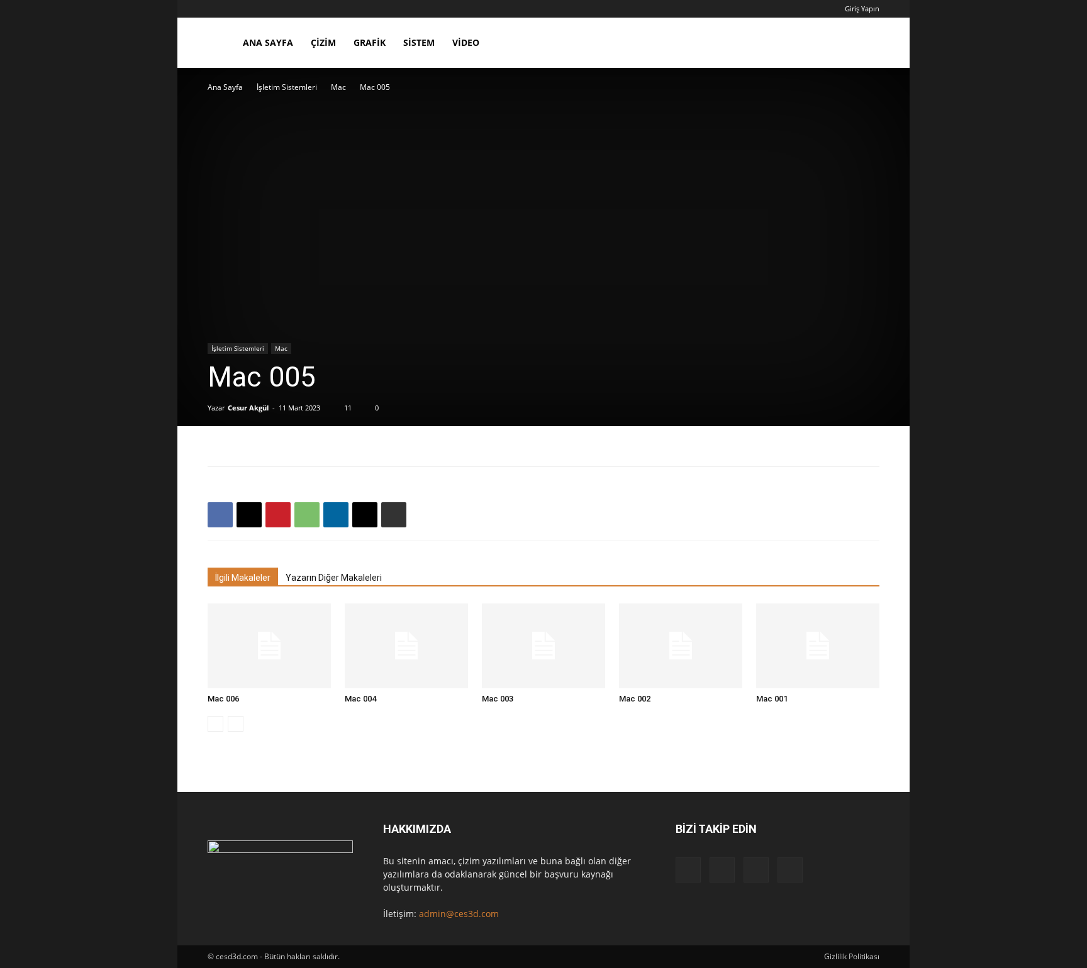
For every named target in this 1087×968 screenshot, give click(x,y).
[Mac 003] (543, 645)
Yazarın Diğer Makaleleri (334, 578)
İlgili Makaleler (242, 578)
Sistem (419, 42)
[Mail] (722, 870)
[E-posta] (364, 514)
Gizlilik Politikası (851, 956)
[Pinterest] (278, 514)
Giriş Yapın (862, 8)
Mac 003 (497, 698)
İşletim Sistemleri (287, 87)
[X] (249, 514)
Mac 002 (634, 698)
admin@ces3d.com (459, 914)
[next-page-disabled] (235, 724)
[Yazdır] (393, 514)
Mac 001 (772, 698)
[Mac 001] (817, 645)
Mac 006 (223, 698)
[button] (864, 44)
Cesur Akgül (248, 407)
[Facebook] (220, 514)
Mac (338, 87)
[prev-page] (215, 724)
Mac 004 (360, 698)
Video (465, 42)
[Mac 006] (269, 645)
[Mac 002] (680, 645)
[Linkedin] (335, 514)
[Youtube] (790, 870)
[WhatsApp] (307, 514)
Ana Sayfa (268, 42)
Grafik (370, 42)
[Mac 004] (406, 645)
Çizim (323, 42)
